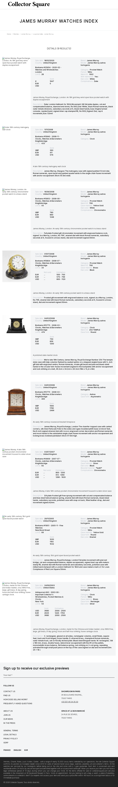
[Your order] (110, 4)
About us (8, 711)
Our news (8, 719)
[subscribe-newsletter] (113, 676)
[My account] (114, 4)
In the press (9, 723)
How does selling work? (15, 699)
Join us (7, 715)
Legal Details (10, 734)
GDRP (5, 743)
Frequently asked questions (17, 703)
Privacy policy (10, 739)
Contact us (9, 691)
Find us (6, 695)
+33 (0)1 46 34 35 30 (69, 702)
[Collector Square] (28, 4)
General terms (10, 730)
